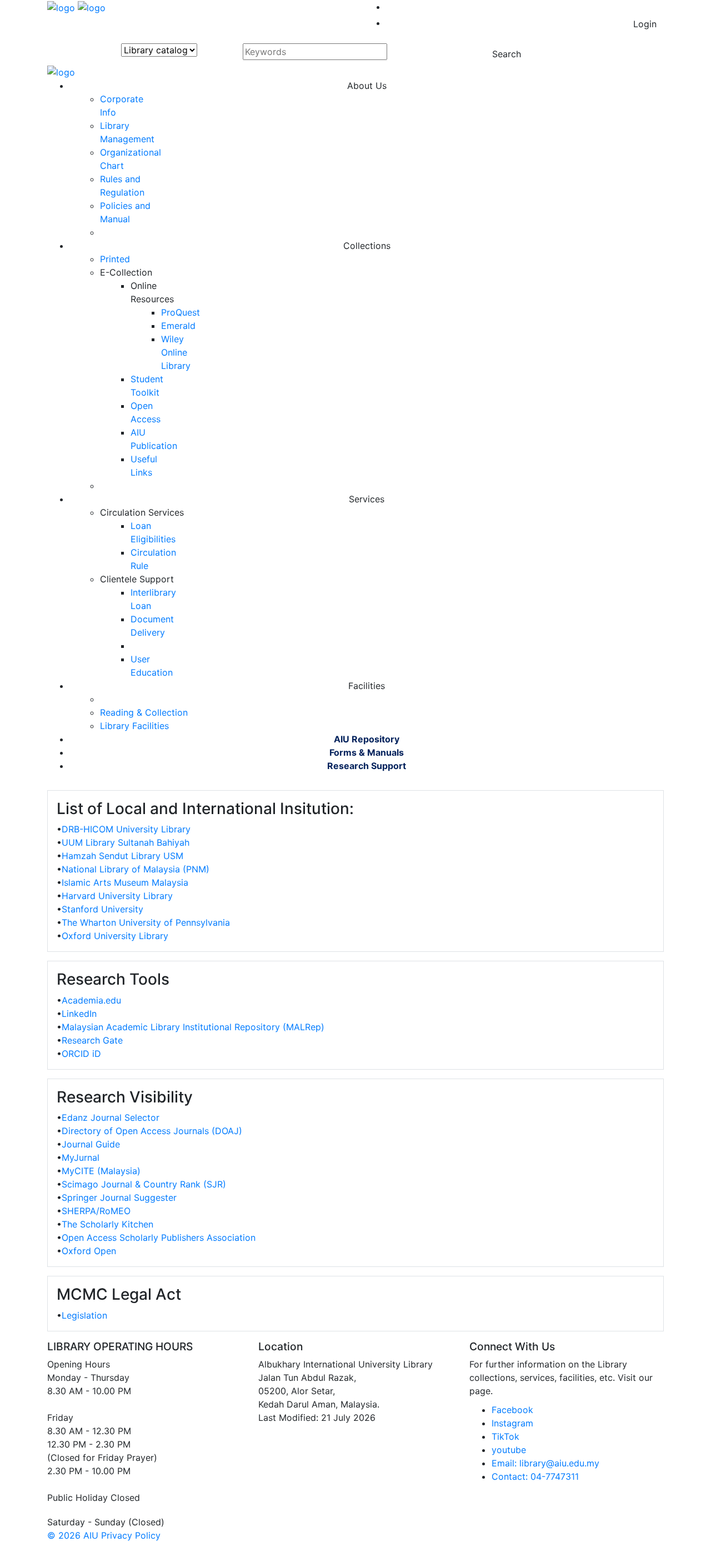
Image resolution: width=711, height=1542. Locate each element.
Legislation (84, 1315)
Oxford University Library (115, 935)
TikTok (505, 1436)
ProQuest (180, 312)
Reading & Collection (144, 712)
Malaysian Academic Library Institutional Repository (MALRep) (193, 1026)
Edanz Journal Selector (110, 1117)
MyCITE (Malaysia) (101, 1170)
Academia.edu (91, 1000)
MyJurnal (80, 1157)
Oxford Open (89, 1250)
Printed (115, 259)
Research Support (366, 765)
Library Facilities (134, 725)
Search (506, 53)
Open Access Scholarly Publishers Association (159, 1237)
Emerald (178, 325)
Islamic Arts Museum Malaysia (125, 882)
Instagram (512, 1423)
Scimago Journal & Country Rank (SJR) (144, 1184)
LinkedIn (79, 1013)
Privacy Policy (131, 1535)
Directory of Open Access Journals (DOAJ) (152, 1130)
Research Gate (92, 1040)
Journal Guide (91, 1144)
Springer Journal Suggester (119, 1197)
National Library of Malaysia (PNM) (135, 869)
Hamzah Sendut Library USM (122, 855)
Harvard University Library (117, 895)
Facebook (512, 1409)
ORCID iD (81, 1053)
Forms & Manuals (366, 752)
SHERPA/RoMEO (96, 1210)
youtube (509, 1449)
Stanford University (102, 909)
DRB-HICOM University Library (126, 829)
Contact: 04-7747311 (535, 1476)
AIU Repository (366, 739)
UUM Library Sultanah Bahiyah (125, 842)
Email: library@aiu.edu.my (545, 1463)
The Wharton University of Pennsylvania (146, 922)
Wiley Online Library (176, 352)
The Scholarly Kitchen (107, 1224)
